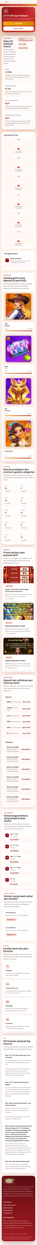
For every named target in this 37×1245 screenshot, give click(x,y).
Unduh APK (18, 23)
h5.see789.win (7, 1210)
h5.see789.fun (7, 1213)
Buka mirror (11, 920)
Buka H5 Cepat (18, 28)
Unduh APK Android (9, 1205)
